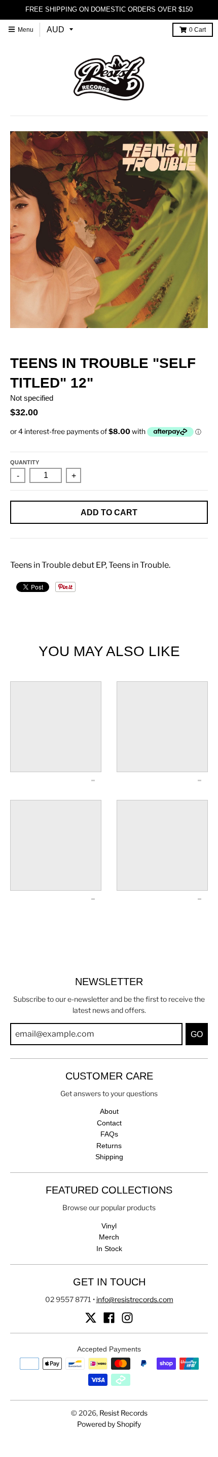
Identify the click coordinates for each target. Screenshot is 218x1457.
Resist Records (123, 1413)
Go (197, 1034)
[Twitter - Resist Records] (91, 1318)
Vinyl (109, 1226)
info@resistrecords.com (134, 1299)
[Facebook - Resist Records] (109, 1318)
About (109, 1111)
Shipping (109, 1157)
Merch (109, 1237)
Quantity (24, 462)
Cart (197, 29)
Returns (109, 1146)
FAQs (109, 1134)
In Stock (109, 1249)
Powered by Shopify (109, 1424)
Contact (109, 1123)
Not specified (31, 398)
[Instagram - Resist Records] (127, 1318)
